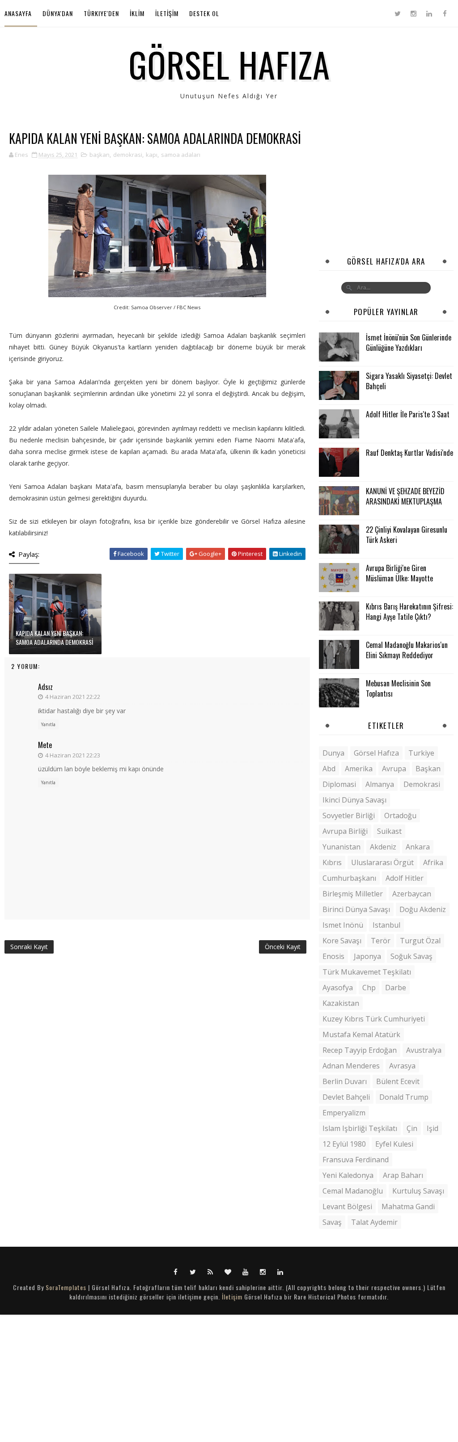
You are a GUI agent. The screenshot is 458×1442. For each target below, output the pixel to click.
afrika (433, 862)
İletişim (232, 1296)
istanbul (386, 925)
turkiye (421, 753)
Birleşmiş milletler (352, 894)
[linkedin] (429, 13)
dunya (333, 753)
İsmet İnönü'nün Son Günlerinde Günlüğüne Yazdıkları (408, 342)
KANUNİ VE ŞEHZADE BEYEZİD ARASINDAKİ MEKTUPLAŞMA (405, 496)
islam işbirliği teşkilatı (359, 1128)
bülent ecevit (398, 1081)
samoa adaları (180, 155)
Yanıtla (48, 724)
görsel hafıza (376, 753)
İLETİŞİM (166, 13)
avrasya (402, 1066)
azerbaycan (411, 894)
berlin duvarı (344, 1081)
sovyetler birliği (348, 815)
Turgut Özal (420, 941)
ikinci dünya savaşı (354, 800)
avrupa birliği (345, 831)
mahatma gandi (408, 1206)
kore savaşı (341, 941)
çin (412, 1128)
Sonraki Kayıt (29, 946)
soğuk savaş (411, 956)
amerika (359, 769)
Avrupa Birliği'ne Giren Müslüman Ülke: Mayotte (399, 573)
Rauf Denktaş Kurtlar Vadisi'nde (409, 452)
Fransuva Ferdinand (355, 1160)
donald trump (403, 1097)
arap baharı (403, 1175)
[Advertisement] (386, 187)
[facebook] (444, 13)
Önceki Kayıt (283, 946)
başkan (99, 155)
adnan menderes (351, 1066)
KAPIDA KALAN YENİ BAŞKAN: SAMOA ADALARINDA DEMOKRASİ (54, 637)
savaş (332, 1222)
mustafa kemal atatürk (361, 1034)
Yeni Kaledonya (347, 1175)
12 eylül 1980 (344, 1144)
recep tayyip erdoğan (359, 1050)
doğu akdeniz (422, 909)
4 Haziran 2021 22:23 (72, 755)
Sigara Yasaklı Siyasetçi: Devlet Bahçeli (409, 380)
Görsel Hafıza (229, 63)
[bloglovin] (228, 1271)
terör (380, 941)
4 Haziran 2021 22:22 (72, 697)
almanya (379, 784)
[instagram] (413, 13)
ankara (418, 847)
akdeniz (383, 847)
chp (369, 987)
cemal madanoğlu (352, 1191)
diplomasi (339, 784)
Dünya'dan (57, 13)
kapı (151, 155)
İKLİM (137, 13)
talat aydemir (374, 1222)
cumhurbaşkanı (349, 878)
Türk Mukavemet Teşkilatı (366, 972)
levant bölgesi (347, 1206)
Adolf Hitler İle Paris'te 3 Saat (408, 414)
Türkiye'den (101, 13)
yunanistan (341, 847)
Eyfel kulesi (394, 1144)
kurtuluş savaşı (418, 1191)
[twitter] (397, 13)
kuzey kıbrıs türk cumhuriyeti (373, 1019)
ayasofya (337, 987)
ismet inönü (342, 925)
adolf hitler (405, 878)
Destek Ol (204, 13)
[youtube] (245, 1271)
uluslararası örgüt (382, 862)
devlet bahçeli (346, 1097)
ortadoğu (400, 815)
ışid (432, 1128)
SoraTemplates (66, 1287)
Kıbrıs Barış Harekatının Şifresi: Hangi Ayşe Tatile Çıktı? (409, 611)
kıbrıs (332, 862)
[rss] (210, 1271)
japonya (367, 956)
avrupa (394, 769)
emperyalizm (343, 1113)
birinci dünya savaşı (356, 909)
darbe (395, 987)
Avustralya (423, 1050)
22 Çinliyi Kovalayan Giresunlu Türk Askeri (406, 534)
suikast (389, 831)
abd (328, 769)
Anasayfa (18, 13)
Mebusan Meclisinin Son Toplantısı (398, 688)
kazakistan (340, 1003)
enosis (333, 956)
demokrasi (127, 155)
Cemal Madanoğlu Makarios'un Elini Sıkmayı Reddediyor (407, 649)
